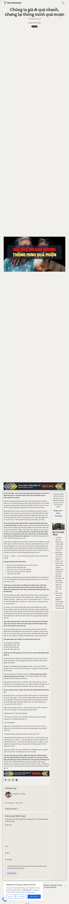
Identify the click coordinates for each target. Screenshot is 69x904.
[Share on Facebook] (5, 779)
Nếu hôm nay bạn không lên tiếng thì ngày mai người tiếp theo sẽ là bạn (60, 584)
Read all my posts (11, 808)
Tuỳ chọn (10, 896)
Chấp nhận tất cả (34, 896)
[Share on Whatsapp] (9, 779)
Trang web (8, 860)
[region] (23, 891)
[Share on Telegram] (13, 779)
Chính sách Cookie (30, 892)
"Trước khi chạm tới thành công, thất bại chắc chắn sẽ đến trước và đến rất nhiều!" (59, 544)
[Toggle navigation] (63, 3)
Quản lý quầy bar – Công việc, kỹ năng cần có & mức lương (50, 886)
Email (7, 853)
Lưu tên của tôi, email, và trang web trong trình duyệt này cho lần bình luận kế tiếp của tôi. (27, 867)
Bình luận (8, 825)
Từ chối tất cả (21, 896)
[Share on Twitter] (16, 779)
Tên (7, 846)
